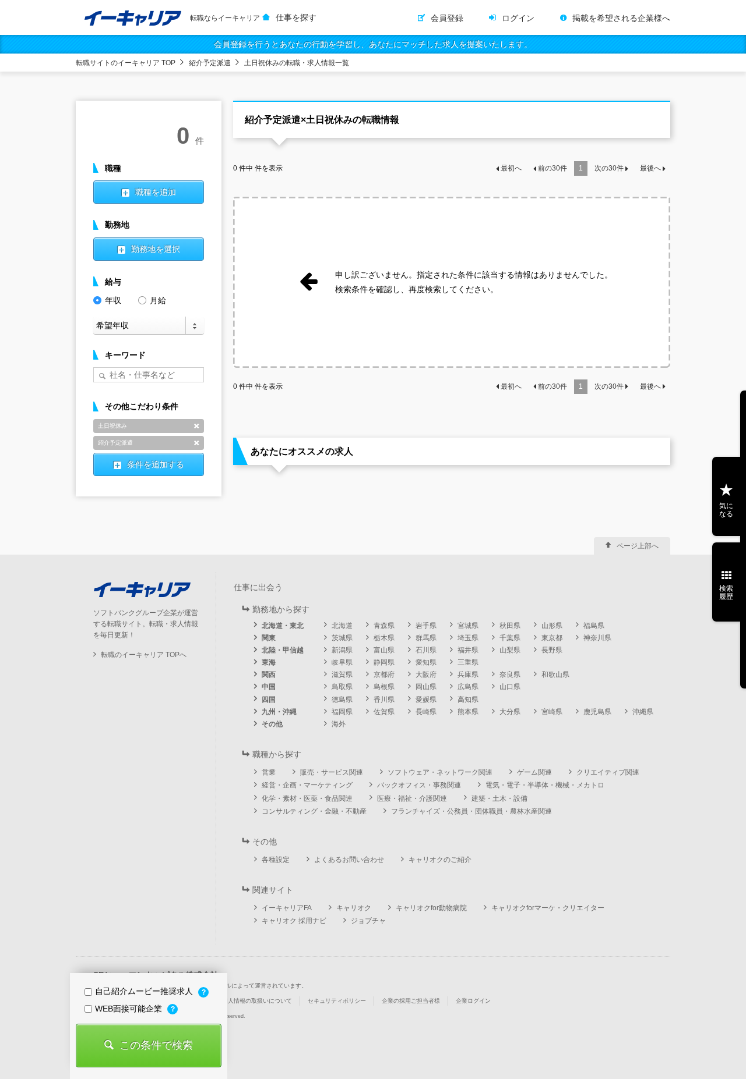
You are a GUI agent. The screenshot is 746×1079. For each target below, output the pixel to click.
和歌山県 (555, 674)
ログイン (518, 18)
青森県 (384, 626)
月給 (158, 300)
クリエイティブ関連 (607, 772)
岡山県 (426, 687)
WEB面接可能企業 (129, 1008)
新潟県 (342, 650)
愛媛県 (426, 699)
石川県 (426, 650)
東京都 (551, 638)
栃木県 (384, 638)
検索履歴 (726, 592)
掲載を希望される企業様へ (621, 18)
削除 (196, 426)
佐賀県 (384, 712)
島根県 (384, 687)
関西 (269, 674)
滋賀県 (342, 674)
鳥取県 (342, 687)
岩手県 (426, 626)
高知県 (468, 699)
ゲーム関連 (534, 772)
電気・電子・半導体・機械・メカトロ (544, 785)
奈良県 (509, 674)
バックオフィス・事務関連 (419, 785)
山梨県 (509, 650)
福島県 (593, 626)
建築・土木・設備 (499, 798)
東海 (269, 662)
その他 (272, 724)
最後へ (650, 168)
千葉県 (509, 638)
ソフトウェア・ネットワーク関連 (440, 772)
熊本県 (468, 712)
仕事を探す (296, 17)
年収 (113, 300)
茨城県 (342, 638)
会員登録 (447, 18)
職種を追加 (155, 192)
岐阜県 (342, 662)
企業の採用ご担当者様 (411, 1001)
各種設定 (276, 860)
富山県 (384, 650)
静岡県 (384, 662)
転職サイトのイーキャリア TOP (125, 63)
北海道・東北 (283, 626)
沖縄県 (642, 712)
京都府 (384, 674)
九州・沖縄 (279, 712)
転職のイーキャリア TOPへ (143, 655)
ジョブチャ (368, 921)
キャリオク (353, 908)
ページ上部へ (638, 546)
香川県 (384, 699)
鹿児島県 (597, 712)
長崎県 (426, 712)
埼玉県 (468, 638)
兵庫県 (468, 674)
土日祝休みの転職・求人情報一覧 (296, 63)
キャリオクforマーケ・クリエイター (547, 908)
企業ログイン (473, 1001)
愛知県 (426, 662)
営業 (269, 772)
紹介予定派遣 (210, 63)
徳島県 (342, 699)
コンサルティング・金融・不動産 (314, 811)
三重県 (468, 662)
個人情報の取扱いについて (257, 1001)
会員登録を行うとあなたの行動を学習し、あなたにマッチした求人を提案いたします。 (373, 44)
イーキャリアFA (287, 908)
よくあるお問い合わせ (349, 860)
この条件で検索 (156, 1045)
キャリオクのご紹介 (440, 860)
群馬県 (426, 638)
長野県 (551, 650)
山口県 (509, 687)
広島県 (468, 687)
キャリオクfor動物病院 (431, 908)
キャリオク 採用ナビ (294, 921)
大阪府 (426, 674)
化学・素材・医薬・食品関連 (307, 798)
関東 (269, 638)
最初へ (511, 168)
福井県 (468, 650)
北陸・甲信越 (283, 650)
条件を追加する (155, 464)
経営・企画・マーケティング (307, 785)
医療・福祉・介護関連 (412, 798)
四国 (269, 699)
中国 (269, 687)
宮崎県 (551, 712)
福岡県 (342, 712)
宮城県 (468, 626)
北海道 (342, 626)
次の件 (609, 168)
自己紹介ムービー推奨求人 (145, 991)
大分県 (509, 712)
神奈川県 (597, 638)
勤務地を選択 (155, 249)
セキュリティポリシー (337, 1001)
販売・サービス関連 (331, 772)
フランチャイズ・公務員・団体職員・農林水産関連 (471, 811)
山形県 (551, 626)
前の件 (552, 168)
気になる (726, 510)
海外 (339, 724)
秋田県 (509, 626)
